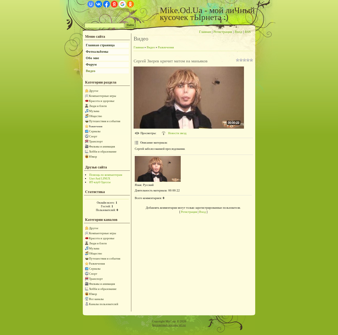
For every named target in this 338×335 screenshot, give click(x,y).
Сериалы (94, 131)
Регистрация (222, 32)
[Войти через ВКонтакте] (98, 4)
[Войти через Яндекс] (114, 4)
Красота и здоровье (102, 101)
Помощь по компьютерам (105, 174)
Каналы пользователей (103, 304)
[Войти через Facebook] (106, 4)
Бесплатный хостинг (165, 325)
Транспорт (96, 141)
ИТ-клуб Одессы (100, 182)
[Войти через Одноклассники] (130, 4)
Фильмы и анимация (102, 146)
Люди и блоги (98, 106)
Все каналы (96, 299)
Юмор (93, 156)
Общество (95, 116)
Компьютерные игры (102, 96)
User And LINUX (99, 178)
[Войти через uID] (90, 4)
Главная (205, 32)
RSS (248, 32)
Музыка (94, 111)
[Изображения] (158, 169)
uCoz (182, 325)
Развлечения (95, 126)
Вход (238, 32)
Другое (93, 90)
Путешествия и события (104, 121)
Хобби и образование (103, 151)
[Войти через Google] (122, 4)
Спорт (93, 136)
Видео (151, 47)
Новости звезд (177, 133)
